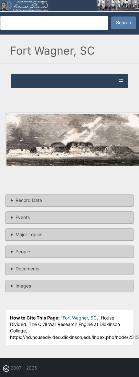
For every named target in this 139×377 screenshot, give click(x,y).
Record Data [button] (29, 200)
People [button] (23, 251)
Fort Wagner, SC (80, 317)
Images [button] (23, 285)
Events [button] (23, 217)
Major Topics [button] (29, 234)
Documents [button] (27, 268)
